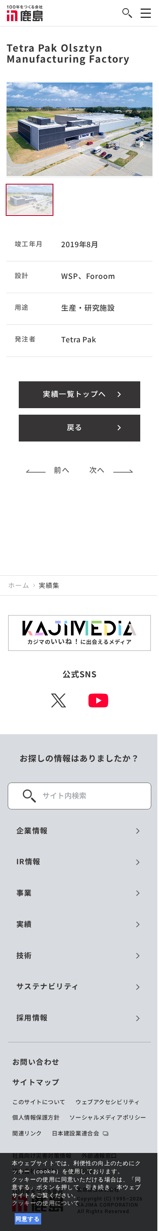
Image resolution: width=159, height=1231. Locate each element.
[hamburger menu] (146, 13)
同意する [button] (27, 1219)
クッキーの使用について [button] (46, 1203)
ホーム (18, 585)
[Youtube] (98, 700)
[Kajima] (25, 13)
